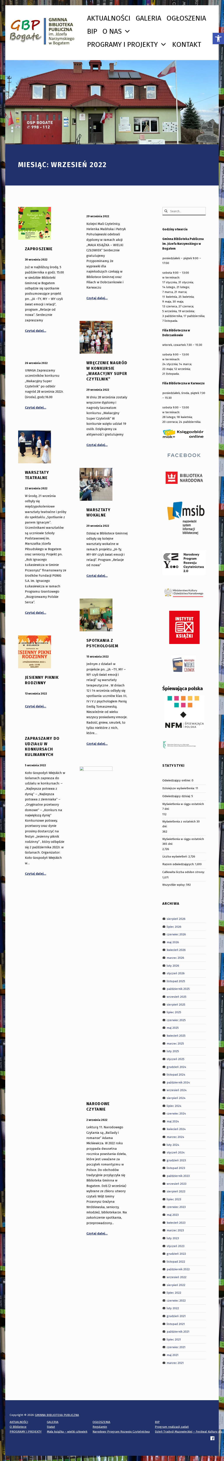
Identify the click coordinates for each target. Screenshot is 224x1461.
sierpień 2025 (176, 1004)
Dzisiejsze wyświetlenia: (179, 788)
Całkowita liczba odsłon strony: (184, 872)
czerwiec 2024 (176, 1113)
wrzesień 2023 (176, 1183)
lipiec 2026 (174, 926)
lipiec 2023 (174, 1199)
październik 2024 (178, 1082)
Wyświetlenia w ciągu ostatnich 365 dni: (183, 841)
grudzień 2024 (176, 1067)
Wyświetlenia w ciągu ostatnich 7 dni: (183, 806)
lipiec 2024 (174, 1106)
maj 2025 (173, 1028)
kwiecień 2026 (176, 950)
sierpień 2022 (176, 1285)
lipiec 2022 (174, 1293)
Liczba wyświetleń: (175, 856)
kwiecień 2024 (176, 1129)
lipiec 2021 (174, 1339)
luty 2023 (173, 1238)
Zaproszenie (39, 249)
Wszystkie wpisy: (174, 885)
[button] (218, 38)
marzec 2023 (175, 1230)
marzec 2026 (175, 958)
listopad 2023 (176, 1168)
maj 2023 (173, 1215)
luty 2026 (173, 965)
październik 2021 (178, 1331)
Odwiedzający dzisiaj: (176, 796)
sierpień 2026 (176, 919)
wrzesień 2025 (176, 997)
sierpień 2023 (176, 1191)
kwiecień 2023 (176, 1222)
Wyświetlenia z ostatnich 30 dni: (181, 824)
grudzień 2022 (176, 1254)
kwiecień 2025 (176, 1036)
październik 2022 (178, 1269)
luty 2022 (173, 1308)
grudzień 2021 (176, 1316)
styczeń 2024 (176, 1152)
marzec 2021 (175, 1363)
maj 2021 (172, 1355)
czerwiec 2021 (176, 1347)
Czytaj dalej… (35, 331)
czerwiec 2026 (176, 934)
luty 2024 (173, 1144)
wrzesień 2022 (176, 1277)
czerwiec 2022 (176, 1300)
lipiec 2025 (174, 1012)
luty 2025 (173, 1051)
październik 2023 (178, 1176)
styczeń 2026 (176, 973)
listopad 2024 (176, 1074)
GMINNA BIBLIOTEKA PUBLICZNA (57, 1415)
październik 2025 (178, 989)
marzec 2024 (175, 1137)
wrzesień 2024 (177, 1090)
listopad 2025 (176, 981)
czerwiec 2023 (176, 1207)
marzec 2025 (175, 1043)
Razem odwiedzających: (178, 864)
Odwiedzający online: (177, 780)
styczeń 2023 (175, 1246)
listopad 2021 (176, 1324)
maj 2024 (173, 1121)
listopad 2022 (176, 1261)
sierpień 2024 (176, 1098)
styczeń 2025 (175, 1059)
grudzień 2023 (176, 1160)
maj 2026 (173, 942)
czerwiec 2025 (176, 1020)
